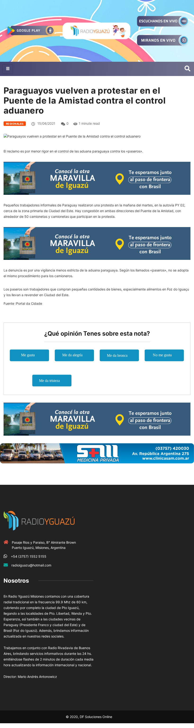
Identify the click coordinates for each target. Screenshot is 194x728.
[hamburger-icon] (7, 69)
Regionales (14, 123)
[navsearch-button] (187, 69)
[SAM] (97, 453)
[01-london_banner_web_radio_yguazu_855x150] (97, 178)
